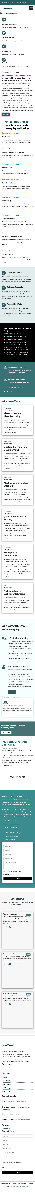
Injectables (6, 1080)
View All (11, 692)
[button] (2, 13)
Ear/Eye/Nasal (7, 1070)
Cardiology (6, 1073)
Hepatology (6, 1091)
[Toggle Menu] (31, 8)
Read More (6, 114)
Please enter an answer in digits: (12, 871)
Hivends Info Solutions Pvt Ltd (18, 1186)
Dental (5, 1077)
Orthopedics (7, 1084)
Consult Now (6, 732)
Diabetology (6, 1088)
